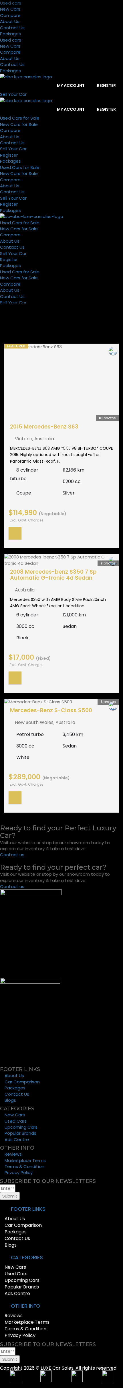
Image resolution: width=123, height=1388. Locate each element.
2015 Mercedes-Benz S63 (44, 427)
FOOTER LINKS (28, 1208)
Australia (44, 438)
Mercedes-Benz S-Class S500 (51, 710)
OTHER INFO (25, 1305)
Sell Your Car (13, 149)
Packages (10, 34)
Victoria (23, 438)
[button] (61, 1209)
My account (70, 85)
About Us (9, 21)
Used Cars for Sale (19, 118)
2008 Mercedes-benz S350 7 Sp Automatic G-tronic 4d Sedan (53, 575)
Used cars (10, 3)
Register (106, 85)
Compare (10, 15)
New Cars (10, 9)
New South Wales (34, 722)
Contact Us (12, 28)
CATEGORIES (27, 1257)
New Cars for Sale (19, 124)
